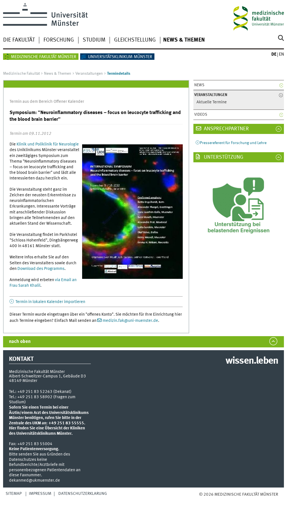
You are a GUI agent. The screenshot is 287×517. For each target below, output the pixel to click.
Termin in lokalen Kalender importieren (50, 302)
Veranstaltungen (89, 74)
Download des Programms (40, 269)
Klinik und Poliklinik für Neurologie (48, 144)
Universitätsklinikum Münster (120, 57)
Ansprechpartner (226, 128)
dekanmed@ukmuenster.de (34, 480)
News (199, 85)
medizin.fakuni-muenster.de (130, 320)
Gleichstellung (135, 40)
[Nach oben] (213, 500)
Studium (94, 40)
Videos (200, 115)
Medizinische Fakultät (21, 74)
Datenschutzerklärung (82, 493)
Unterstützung (223, 157)
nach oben (20, 341)
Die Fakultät (19, 40)
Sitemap (14, 493)
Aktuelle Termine (211, 102)
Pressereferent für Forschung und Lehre (233, 143)
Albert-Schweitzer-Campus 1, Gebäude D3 (47, 376)
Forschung (58, 40)
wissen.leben (252, 361)
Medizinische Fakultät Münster (43, 57)
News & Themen (184, 40)
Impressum (40, 493)
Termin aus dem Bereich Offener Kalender (47, 101)
